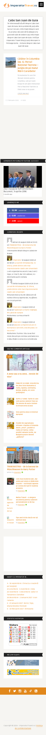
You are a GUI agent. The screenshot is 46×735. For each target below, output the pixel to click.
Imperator (17, 260)
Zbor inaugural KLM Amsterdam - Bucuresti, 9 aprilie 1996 (19, 190)
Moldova (11, 450)
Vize (9, 357)
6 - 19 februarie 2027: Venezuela (20, 609)
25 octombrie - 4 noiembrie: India (21, 589)
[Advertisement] (23, 132)
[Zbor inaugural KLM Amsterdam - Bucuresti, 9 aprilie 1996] (23, 177)
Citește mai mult (23, 94)
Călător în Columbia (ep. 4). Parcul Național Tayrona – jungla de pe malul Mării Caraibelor (28, 65)
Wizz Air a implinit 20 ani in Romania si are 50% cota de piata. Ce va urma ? (22, 328)
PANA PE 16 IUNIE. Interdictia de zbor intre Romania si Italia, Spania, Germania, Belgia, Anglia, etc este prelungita (27, 388)
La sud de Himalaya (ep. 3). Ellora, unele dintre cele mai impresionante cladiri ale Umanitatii (22, 266)
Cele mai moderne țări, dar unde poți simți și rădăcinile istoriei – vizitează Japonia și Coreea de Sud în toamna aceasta (27, 483)
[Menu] (41, 4)
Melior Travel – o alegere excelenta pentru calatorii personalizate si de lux (26, 499)
